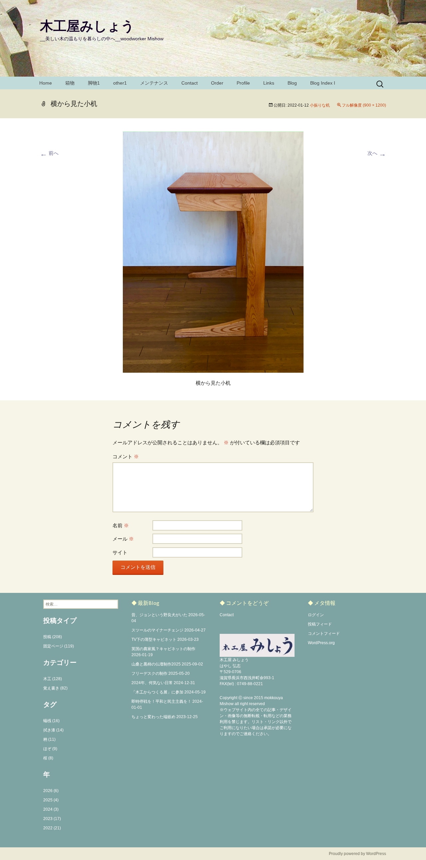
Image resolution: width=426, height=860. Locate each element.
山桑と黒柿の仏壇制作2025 (156, 664)
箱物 (70, 83)
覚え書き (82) (55, 688)
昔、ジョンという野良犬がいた (159, 615)
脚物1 (94, 83)
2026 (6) (51, 790)
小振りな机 (320, 105)
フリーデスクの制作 (149, 673)
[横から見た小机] (213, 251)
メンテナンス (154, 83)
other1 (120, 83)
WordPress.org (321, 643)
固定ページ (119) (58, 646)
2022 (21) (52, 828)
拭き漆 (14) (53, 730)
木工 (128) (52, 678)
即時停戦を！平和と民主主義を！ (161, 701)
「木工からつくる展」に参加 (157, 692)
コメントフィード (324, 633)
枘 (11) (49, 739)
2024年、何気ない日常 (152, 682)
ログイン (316, 615)
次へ (376, 153)
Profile (243, 83)
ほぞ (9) (50, 748)
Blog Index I (322, 83)
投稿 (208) (52, 637)
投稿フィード (320, 624)
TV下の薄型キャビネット (153, 639)
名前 (120, 525)
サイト (119, 552)
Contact (189, 83)
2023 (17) (52, 818)
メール (123, 539)
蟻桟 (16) (51, 720)
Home (45, 83)
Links (268, 83)
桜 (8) (48, 758)
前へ (49, 153)
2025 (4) (51, 800)
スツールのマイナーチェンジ (157, 630)
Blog (292, 83)
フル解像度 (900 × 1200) (364, 105)
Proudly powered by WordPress (357, 853)
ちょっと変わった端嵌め (153, 716)
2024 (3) (51, 809)
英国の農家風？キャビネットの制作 (163, 648)
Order (217, 83)
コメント (125, 456)
